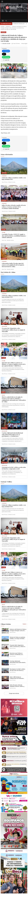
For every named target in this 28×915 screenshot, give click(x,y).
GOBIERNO (3, 32)
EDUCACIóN (4, 326)
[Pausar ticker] (26, 24)
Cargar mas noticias (14, 693)
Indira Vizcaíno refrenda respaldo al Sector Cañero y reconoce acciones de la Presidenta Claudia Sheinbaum (14, 206)
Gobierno (8, 26)
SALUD (3, 395)
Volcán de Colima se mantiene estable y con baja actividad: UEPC (17, 639)
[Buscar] (6, 20)
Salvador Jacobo (6, 43)
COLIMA (3, 232)
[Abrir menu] (2, 20)
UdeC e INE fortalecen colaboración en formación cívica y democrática (17, 678)
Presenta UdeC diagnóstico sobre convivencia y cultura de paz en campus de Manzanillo (13, 330)
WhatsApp (6, 57)
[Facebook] (2, 1)
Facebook (6, 51)
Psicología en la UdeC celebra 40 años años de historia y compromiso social (14, 468)
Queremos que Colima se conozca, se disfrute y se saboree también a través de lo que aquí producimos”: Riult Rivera (13, 364)
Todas (24, 624)
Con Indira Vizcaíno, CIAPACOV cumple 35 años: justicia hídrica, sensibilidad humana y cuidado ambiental (14, 236)
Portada (2, 26)
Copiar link (6, 60)
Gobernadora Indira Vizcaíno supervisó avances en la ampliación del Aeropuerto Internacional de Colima (13, 265)
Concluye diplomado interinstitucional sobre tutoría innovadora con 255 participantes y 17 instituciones (12, 434)
